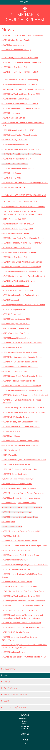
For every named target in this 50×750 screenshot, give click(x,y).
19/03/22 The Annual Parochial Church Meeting (21, 623)
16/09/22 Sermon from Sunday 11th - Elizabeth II (22, 507)
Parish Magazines (11, 688)
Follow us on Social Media (15, 694)
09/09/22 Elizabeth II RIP (12, 527)
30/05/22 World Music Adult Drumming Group (20, 555)
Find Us (6, 681)
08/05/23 (5, 395)
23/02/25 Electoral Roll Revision (15, 164)
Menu (27, 2)
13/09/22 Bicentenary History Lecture (17, 512)
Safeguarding (9, 668)
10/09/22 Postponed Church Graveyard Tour (20, 517)
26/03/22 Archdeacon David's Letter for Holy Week (22, 606)
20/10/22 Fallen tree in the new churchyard (18, 479)
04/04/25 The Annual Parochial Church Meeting (21, 154)
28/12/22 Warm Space (11, 431)
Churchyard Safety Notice (14, 707)
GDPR (6, 700)
